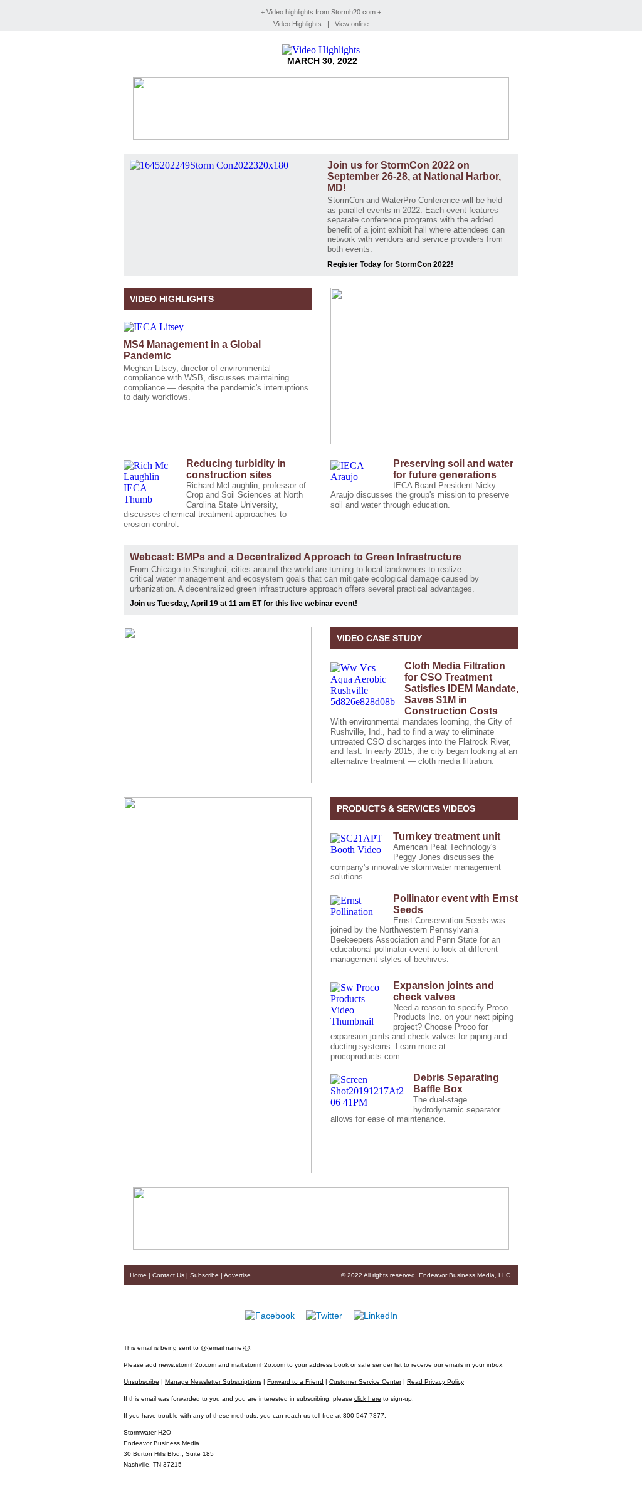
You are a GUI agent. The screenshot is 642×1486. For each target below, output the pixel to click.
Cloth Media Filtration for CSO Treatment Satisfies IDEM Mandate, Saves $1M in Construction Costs (461, 688)
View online (352, 24)
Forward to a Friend (295, 1381)
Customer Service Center (365, 1381)
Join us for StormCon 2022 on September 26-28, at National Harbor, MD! (414, 176)
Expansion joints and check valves (443, 991)
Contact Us (168, 1275)
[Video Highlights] (321, 49)
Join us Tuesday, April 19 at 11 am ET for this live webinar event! (243, 603)
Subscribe (204, 1275)
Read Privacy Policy (435, 1381)
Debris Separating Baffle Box (456, 1083)
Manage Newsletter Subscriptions (213, 1381)
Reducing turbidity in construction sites (236, 469)
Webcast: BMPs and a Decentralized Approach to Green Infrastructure (297, 557)
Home (138, 1275)
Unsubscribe (141, 1381)
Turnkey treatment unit (448, 836)
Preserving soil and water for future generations (453, 469)
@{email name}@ (225, 1347)
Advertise (237, 1275)
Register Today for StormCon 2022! (390, 264)
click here (367, 1398)
